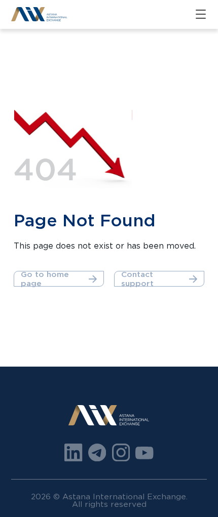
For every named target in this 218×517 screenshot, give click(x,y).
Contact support (137, 279)
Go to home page (45, 279)
